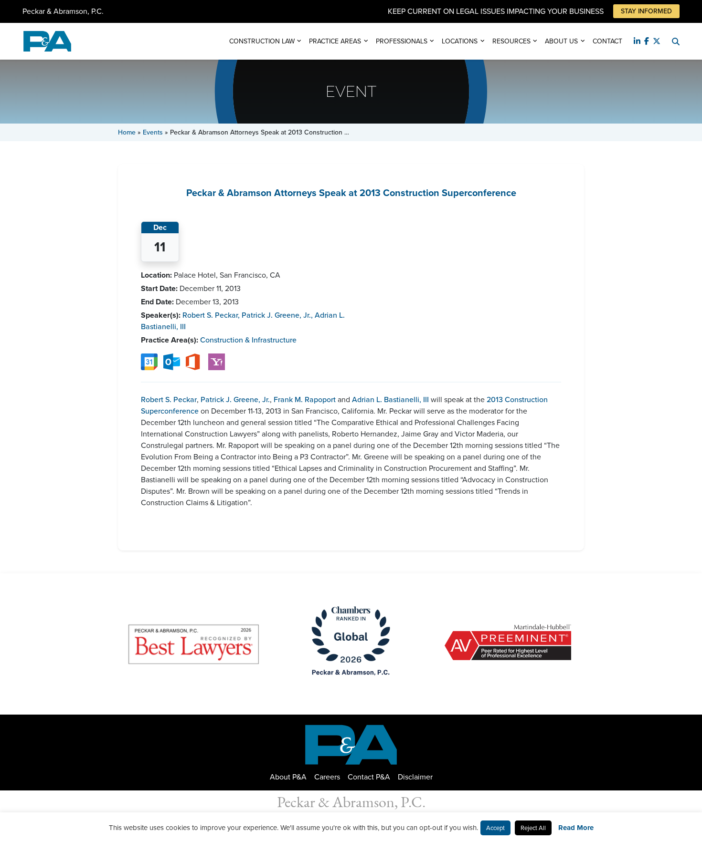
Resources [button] (511, 41)
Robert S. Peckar (211, 315)
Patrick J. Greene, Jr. (277, 315)
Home (127, 132)
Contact (607, 41)
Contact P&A (369, 776)
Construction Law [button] (262, 41)
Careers (327, 776)
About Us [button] (561, 41)
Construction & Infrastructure (248, 339)
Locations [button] (460, 41)
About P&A (288, 776)
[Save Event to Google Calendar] (149, 361)
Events (153, 132)
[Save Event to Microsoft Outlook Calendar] (171, 361)
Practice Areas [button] (335, 41)
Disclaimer (415, 776)
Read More (576, 827)
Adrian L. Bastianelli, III (390, 399)
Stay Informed (646, 11)
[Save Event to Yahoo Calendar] (216, 361)
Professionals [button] (401, 41)
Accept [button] (495, 827)
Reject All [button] (533, 827)
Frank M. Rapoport (305, 399)
